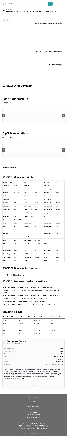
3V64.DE (5, 323)
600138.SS (52, 327)
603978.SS (37, 323)
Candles (4, 20)
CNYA (20, 334)
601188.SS (52, 330)
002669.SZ (37, 330)
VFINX (4, 320)
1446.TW (51, 320)
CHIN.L (20, 330)
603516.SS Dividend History (13, 275)
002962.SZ (37, 334)
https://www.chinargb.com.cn (52, 364)
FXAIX (4, 334)
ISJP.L (19, 327)
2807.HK (20, 323)
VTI (4, 330)
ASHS (19, 320)
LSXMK (51, 334)
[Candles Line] (6, 20)
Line (8, 20)
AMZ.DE (5, 327)
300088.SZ (37, 320)
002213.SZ (37, 327)
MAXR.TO (51, 323)
